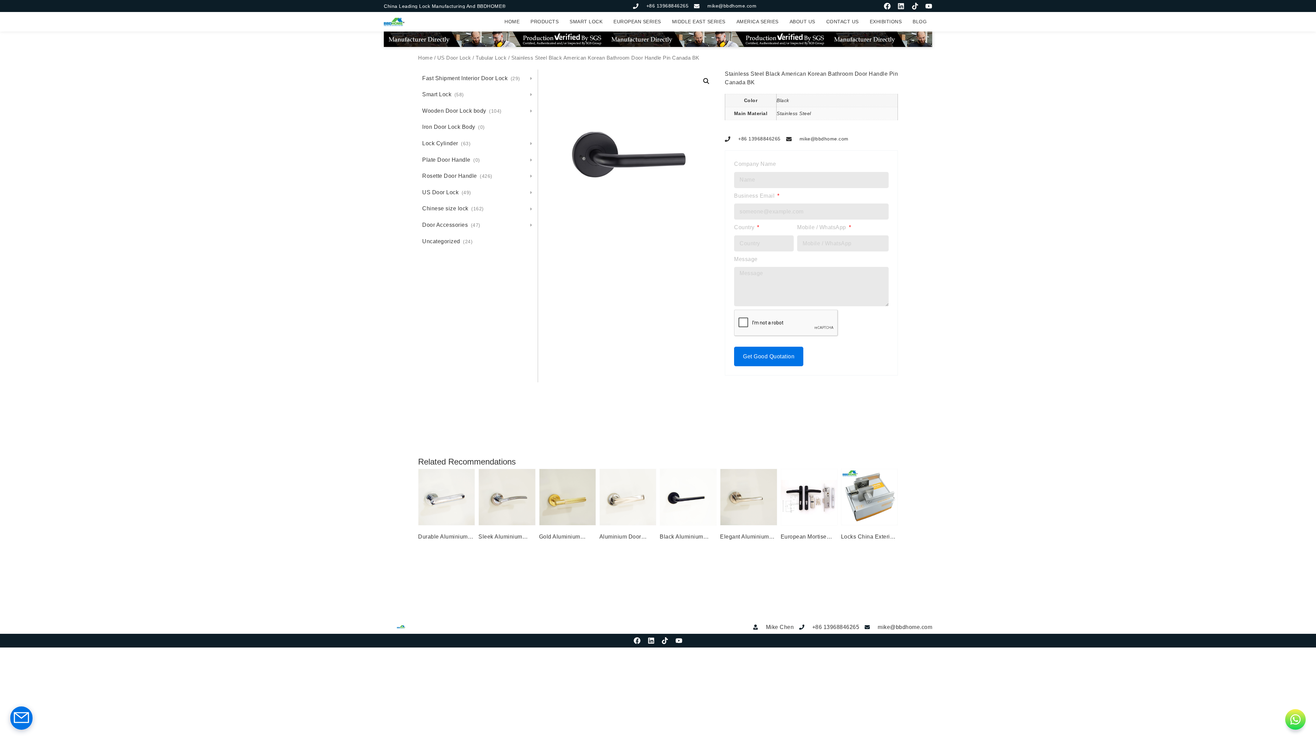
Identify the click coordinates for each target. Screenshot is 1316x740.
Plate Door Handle (451, 160)
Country (745, 227)
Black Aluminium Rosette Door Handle (687, 537)
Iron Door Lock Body (453, 127)
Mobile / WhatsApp (822, 227)
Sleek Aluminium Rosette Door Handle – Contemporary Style (506, 537)
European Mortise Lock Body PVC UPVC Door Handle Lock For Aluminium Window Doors (806, 537)
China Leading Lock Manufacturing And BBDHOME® (445, 6)
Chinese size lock (453, 208)
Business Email (755, 196)
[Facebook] (887, 6)
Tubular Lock (491, 58)
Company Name (755, 164)
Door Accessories (451, 225)
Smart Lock (443, 94)
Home (425, 58)
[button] (706, 81)
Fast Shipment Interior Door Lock (471, 78)
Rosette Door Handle (457, 176)
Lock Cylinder (446, 143)
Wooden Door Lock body (462, 111)
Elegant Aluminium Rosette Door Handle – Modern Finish (747, 537)
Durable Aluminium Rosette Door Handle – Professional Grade (445, 537)
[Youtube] (928, 6)
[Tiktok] (915, 6)
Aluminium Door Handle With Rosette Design (626, 537)
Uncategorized (447, 241)
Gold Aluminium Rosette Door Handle (566, 537)
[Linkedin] (901, 6)
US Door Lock (454, 58)
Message (746, 259)
